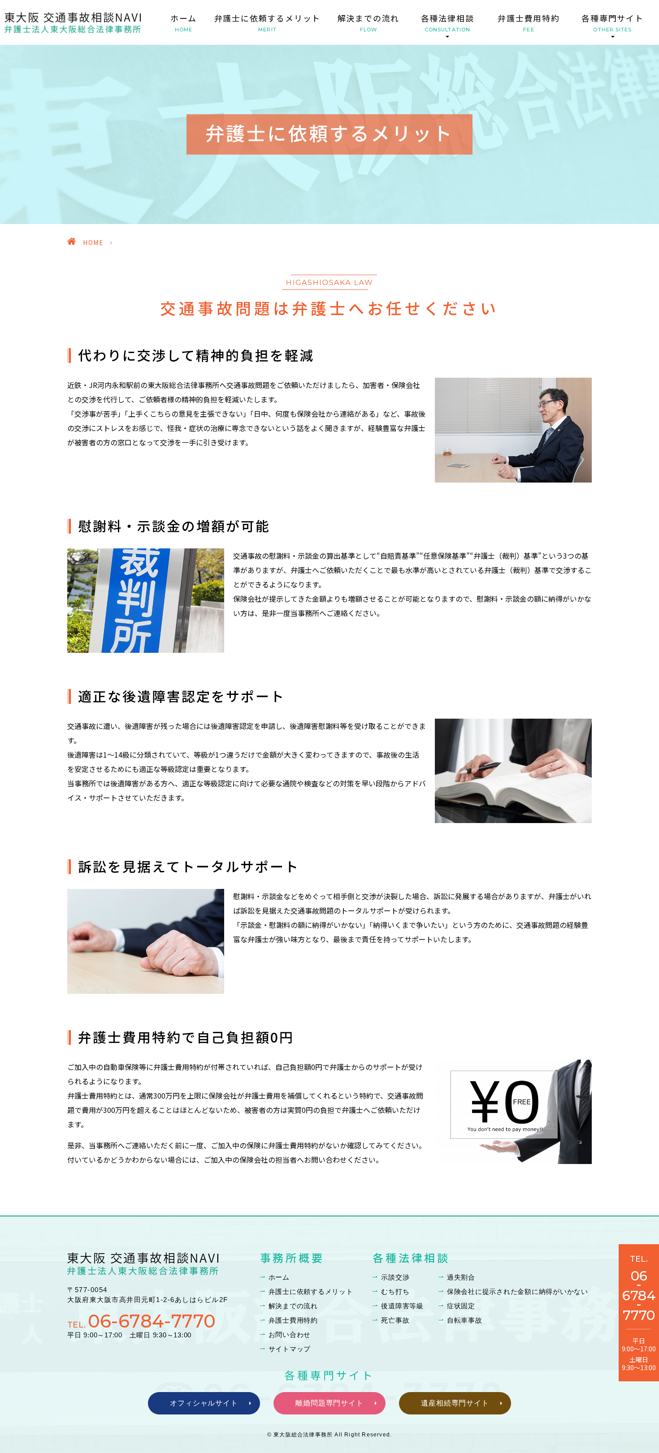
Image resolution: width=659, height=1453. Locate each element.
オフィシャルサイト (204, 1403)
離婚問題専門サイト (329, 1403)
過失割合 (461, 1277)
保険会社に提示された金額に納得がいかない (517, 1291)
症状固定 (461, 1306)
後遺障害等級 (402, 1306)
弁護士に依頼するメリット (267, 22)
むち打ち (395, 1291)
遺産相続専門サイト (455, 1403)
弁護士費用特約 (529, 22)
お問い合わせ (290, 1334)
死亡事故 (395, 1320)
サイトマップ (290, 1349)
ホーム (183, 22)
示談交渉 (395, 1277)
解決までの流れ (369, 22)
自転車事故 (464, 1320)
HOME (93, 242)
